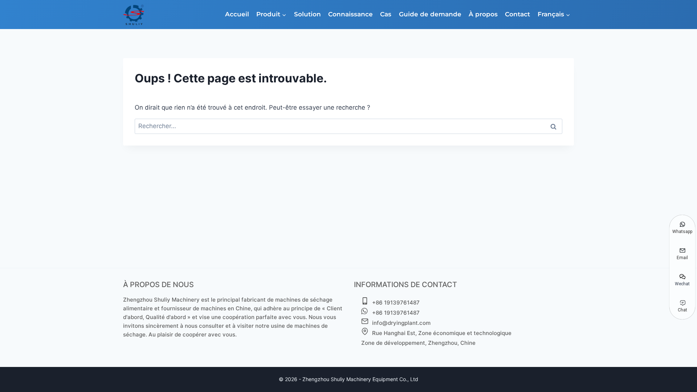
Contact (517, 14)
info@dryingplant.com (401, 322)
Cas (385, 14)
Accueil (237, 14)
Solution (307, 14)
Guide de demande (430, 14)
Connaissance (350, 14)
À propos (483, 14)
